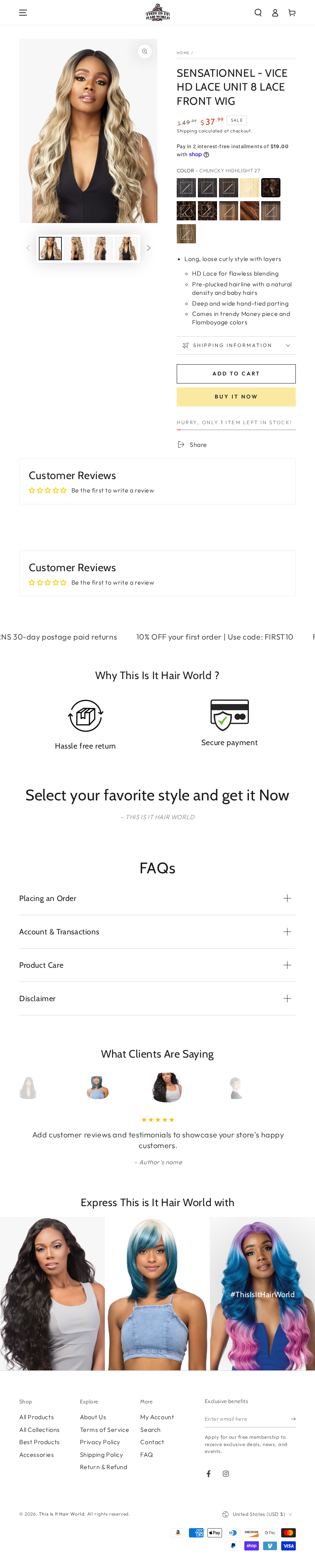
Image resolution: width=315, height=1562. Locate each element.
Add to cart (236, 373)
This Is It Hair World (62, 1514)
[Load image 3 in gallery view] (101, 248)
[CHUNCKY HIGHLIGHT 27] (270, 187)
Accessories (36, 1454)
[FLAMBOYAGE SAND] (186, 233)
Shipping (187, 131)
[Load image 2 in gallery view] (75, 248)
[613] (249, 187)
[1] (186, 187)
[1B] (207, 187)
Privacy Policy (100, 1442)
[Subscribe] (293, 1418)
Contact (152, 1442)
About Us (93, 1417)
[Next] (275, 1087)
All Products (36, 1417)
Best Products (39, 1442)
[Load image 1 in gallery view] (50, 248)
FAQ (146, 1454)
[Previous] (39, 1087)
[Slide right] (148, 248)
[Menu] (23, 12)
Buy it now (236, 396)
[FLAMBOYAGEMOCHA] (270, 210)
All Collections (39, 1429)
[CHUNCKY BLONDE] (207, 210)
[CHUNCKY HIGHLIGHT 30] (186, 210)
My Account (157, 1417)
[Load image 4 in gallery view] (126, 248)
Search (150, 1429)
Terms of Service (104, 1429)
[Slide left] (28, 248)
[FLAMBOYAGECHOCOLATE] (249, 210)
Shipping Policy (101, 1454)
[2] (228, 187)
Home (183, 52)
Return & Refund (104, 1467)
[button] (258, 12)
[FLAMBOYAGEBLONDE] (228, 210)
